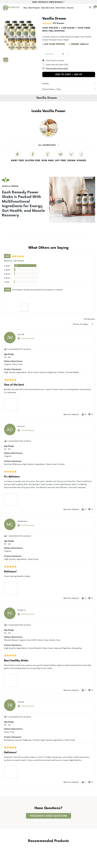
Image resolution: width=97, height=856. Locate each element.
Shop (25, 8)
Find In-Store (61, 8)
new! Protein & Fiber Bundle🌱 (48, 2)
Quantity (49, 54)
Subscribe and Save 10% (57, 64)
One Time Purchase (55, 60)
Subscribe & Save (47, 8)
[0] (94, 7)
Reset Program (34, 8)
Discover (70, 8)
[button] (8, 299)
